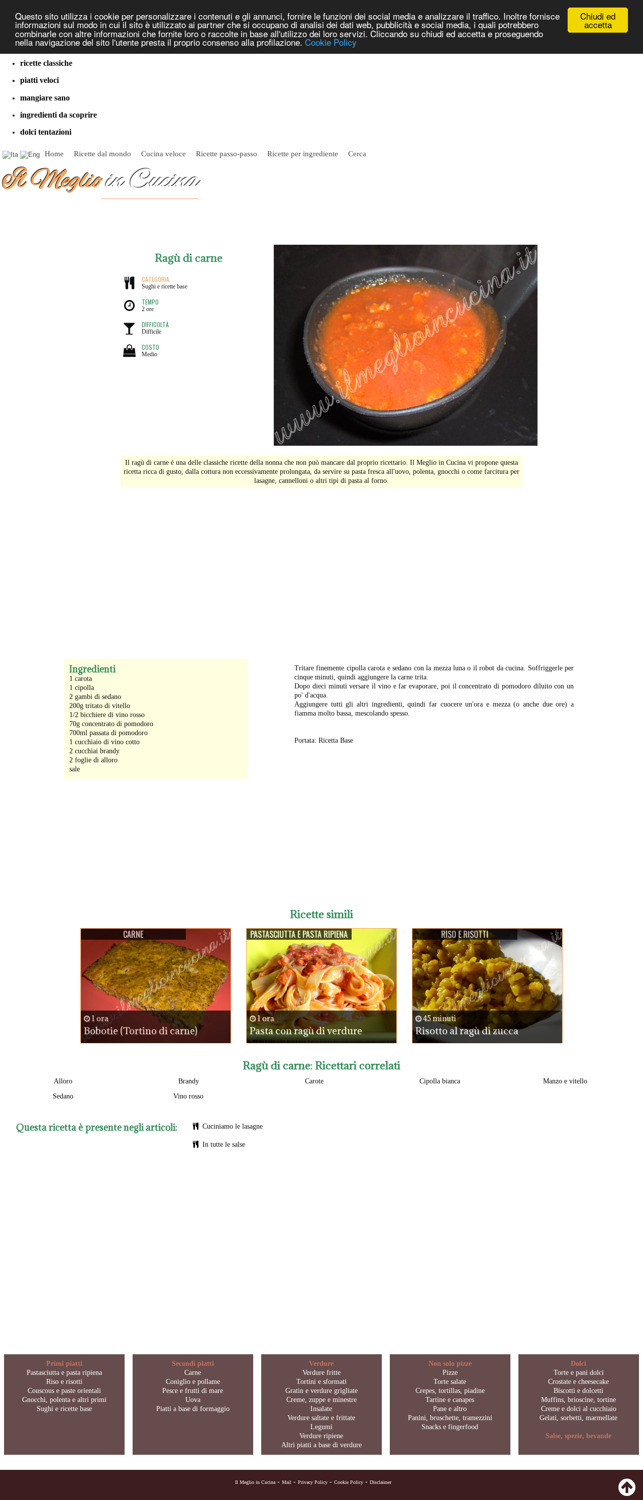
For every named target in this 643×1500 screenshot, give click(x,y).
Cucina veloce (163, 154)
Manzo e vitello (565, 1081)
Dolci (578, 1363)
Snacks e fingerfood (449, 1427)
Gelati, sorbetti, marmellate (578, 1418)
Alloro (63, 1081)
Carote (314, 1081)
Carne (192, 1372)
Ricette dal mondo (102, 154)
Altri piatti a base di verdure (321, 1445)
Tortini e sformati (321, 1381)
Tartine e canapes (449, 1400)
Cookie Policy (331, 42)
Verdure (321, 1363)
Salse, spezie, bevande (578, 1436)
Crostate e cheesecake (578, 1381)
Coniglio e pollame (193, 1381)
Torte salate (450, 1381)
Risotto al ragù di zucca (466, 1031)
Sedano (63, 1096)
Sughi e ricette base (64, 1409)
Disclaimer (380, 1482)
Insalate (321, 1409)
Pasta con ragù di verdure (306, 1031)
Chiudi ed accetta (597, 20)
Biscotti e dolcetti (578, 1390)
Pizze (450, 1372)
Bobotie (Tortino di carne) (140, 1031)
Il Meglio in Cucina (255, 1482)
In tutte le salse (223, 1144)
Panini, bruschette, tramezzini (450, 1418)
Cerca (357, 154)
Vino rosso (188, 1096)
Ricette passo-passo (226, 154)
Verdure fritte (321, 1372)
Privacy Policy (313, 1482)
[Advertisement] (321, 568)
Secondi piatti (193, 1363)
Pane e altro (450, 1409)
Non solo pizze (450, 1363)
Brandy (188, 1081)
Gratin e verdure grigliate (321, 1390)
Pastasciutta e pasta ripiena (64, 1372)
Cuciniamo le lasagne (232, 1126)
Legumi (321, 1427)
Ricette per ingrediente (302, 154)
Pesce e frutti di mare (192, 1390)
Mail (286, 1482)
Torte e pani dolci (579, 1372)
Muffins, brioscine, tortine (578, 1400)
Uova (192, 1400)
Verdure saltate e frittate (321, 1418)
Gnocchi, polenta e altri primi (64, 1400)
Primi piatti (64, 1363)
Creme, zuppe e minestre (321, 1400)
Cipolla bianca (439, 1081)
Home (54, 154)
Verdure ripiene (321, 1436)
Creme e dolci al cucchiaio (578, 1409)
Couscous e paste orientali (64, 1390)
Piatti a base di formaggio (193, 1409)
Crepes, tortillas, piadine (450, 1390)
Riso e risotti (64, 1381)
